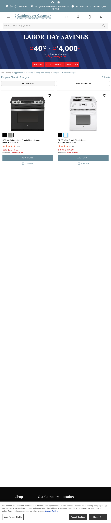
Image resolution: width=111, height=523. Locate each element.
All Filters (29, 83)
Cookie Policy (51, 511)
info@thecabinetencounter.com (52, 6)
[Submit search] (104, 25)
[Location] (78, 16)
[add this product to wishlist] (49, 95)
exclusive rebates (54, 64)
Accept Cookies (78, 517)
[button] (8, 16)
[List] (66, 16)
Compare (29, 163)
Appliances (18, 73)
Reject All (97, 517)
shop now (37, 64)
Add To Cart (28, 158)
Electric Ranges (69, 73)
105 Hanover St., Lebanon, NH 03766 (79, 8)
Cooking (29, 73)
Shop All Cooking (43, 73)
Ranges (56, 73)
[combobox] (83, 83)
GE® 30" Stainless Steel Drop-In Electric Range (21, 140)
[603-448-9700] (89, 16)
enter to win (72, 64)
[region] (55, 512)
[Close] (106, 506)
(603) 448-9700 (19, 6)
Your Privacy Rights (13, 517)
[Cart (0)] (101, 16)
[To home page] (32, 17)
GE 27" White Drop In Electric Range (72, 140)
